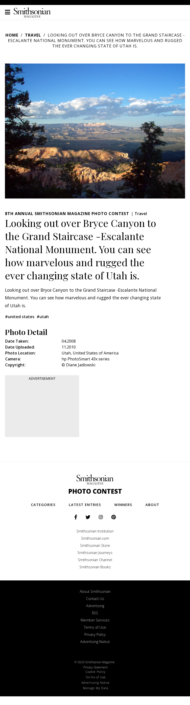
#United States (19, 316)
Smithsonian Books (95, 567)
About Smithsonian (95, 591)
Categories (43, 504)
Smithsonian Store (95, 545)
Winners (123, 504)
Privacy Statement (95, 667)
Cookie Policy (95, 672)
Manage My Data (95, 688)
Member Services (95, 620)
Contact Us (95, 598)
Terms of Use (95, 627)
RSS (95, 613)
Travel (33, 35)
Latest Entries (85, 504)
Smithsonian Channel (95, 559)
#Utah (43, 316)
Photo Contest (95, 491)
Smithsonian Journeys (95, 552)
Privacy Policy (95, 634)
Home (11, 35)
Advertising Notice (95, 641)
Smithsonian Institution (95, 531)
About (152, 504)
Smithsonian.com (95, 538)
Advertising (95, 605)
